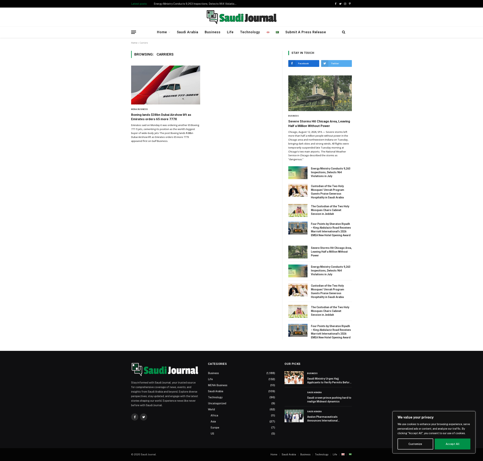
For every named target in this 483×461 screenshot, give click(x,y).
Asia (213, 421)
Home (162, 32)
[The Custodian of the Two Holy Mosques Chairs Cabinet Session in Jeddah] (298, 210)
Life (230, 32)
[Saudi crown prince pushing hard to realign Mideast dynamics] (294, 396)
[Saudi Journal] (241, 17)
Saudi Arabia (187, 32)
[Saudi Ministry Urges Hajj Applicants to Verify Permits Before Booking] (294, 377)
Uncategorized (217, 403)
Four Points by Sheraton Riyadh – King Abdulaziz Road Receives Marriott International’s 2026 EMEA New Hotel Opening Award (331, 229)
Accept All (452, 444)
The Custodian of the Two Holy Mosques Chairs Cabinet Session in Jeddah (330, 210)
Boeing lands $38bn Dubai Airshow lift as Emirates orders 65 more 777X (161, 117)
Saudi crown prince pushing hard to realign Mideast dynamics (329, 399)
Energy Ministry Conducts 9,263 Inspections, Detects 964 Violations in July (196, 3)
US (212, 433)
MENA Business (139, 109)
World (211, 409)
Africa (214, 415)
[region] (433, 432)
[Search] (343, 32)
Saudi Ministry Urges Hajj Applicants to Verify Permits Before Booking (329, 380)
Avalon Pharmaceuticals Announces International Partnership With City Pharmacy (326, 418)
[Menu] (133, 32)
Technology (250, 32)
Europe (215, 427)
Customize (415, 444)
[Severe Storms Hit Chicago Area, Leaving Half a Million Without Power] (320, 93)
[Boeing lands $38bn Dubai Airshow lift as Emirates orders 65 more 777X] (165, 85)
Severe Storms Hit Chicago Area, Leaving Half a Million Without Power (319, 123)
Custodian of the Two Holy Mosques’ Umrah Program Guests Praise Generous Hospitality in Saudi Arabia (327, 192)
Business (212, 32)
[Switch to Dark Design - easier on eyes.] (350, 32)
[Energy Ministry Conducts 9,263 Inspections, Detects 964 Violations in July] (298, 172)
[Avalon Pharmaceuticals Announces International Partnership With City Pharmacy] (294, 415)
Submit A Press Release (305, 32)
